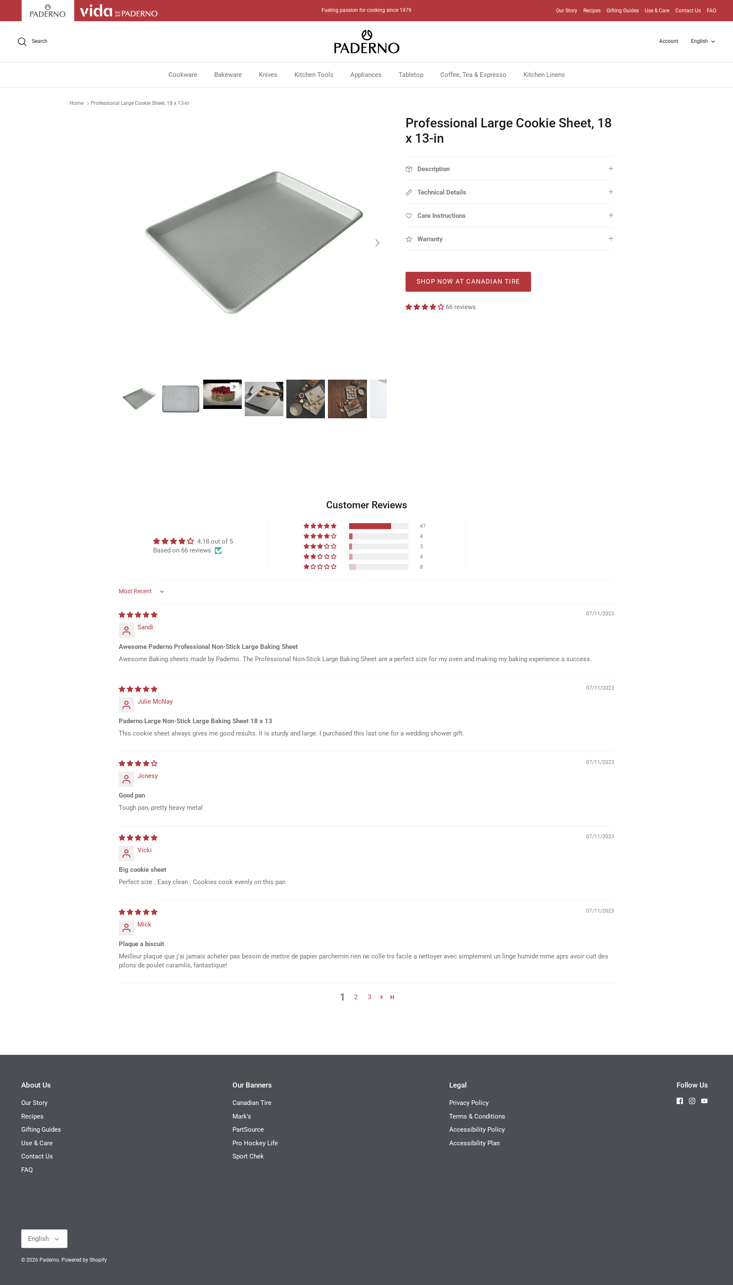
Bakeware (228, 75)
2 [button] (356, 997)
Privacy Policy (469, 1103)
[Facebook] (680, 1101)
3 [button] (369, 997)
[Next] (377, 243)
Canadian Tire (251, 1103)
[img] (138, 615)
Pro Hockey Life (255, 1143)
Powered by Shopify (84, 1260)
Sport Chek (248, 1156)
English (699, 41)
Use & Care (657, 11)
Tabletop (411, 75)
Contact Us (688, 11)
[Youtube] (704, 1101)
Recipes (592, 11)
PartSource (248, 1129)
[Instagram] (692, 1101)
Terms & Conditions (477, 1116)
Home (77, 103)
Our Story (566, 11)
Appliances (366, 75)
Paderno (49, 1260)
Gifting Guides (623, 11)
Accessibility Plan (474, 1143)
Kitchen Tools (313, 75)
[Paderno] (367, 42)
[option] (253, 243)
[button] (426, 307)
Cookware (182, 75)
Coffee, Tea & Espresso (473, 75)
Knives (268, 75)
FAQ (711, 11)
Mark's (241, 1116)
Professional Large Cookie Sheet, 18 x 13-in (140, 103)
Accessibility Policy (477, 1129)
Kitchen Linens (544, 75)
